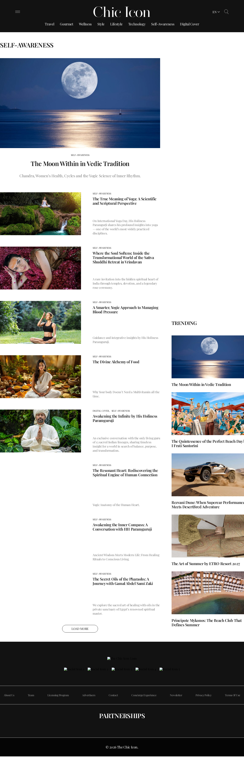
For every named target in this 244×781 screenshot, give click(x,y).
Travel (49, 24)
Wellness (85, 24)
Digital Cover (189, 24)
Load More (80, 629)
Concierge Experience (143, 695)
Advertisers (88, 695)
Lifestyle (116, 24)
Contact (113, 695)
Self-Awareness (162, 24)
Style (100, 24)
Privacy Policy (203, 695)
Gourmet (66, 24)
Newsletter (176, 695)
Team (31, 695)
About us (9, 695)
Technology (136, 24)
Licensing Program (58, 695)
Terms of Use (232, 695)
